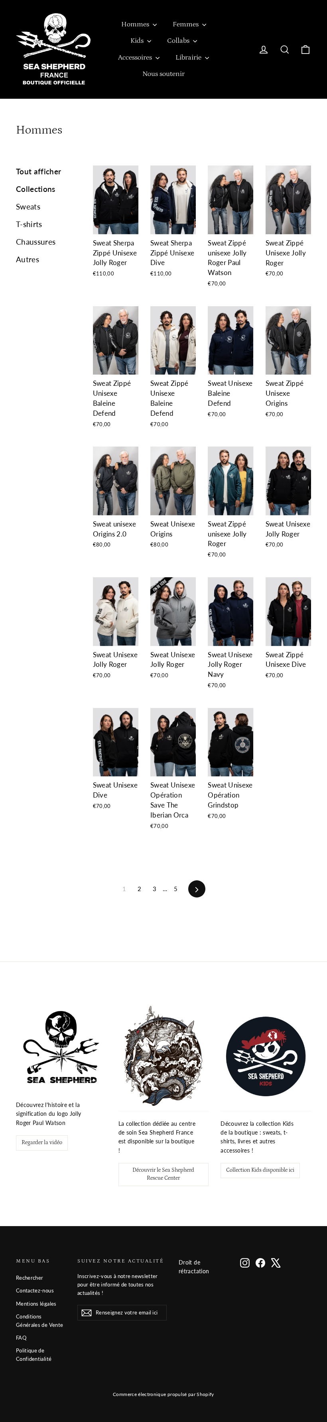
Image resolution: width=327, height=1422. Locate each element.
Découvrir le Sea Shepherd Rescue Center (163, 1174)
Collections (35, 188)
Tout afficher (38, 171)
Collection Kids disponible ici (260, 1170)
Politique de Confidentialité (33, 1354)
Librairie (189, 58)
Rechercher (29, 1277)
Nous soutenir (163, 74)
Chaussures (36, 241)
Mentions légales (36, 1303)
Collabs (179, 41)
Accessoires (136, 58)
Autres (27, 259)
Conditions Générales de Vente (39, 1320)
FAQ (21, 1337)
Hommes (136, 24)
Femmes (186, 24)
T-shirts (29, 224)
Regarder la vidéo (42, 1142)
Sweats (28, 206)
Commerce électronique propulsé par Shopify (163, 1394)
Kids (137, 41)
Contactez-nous (35, 1290)
